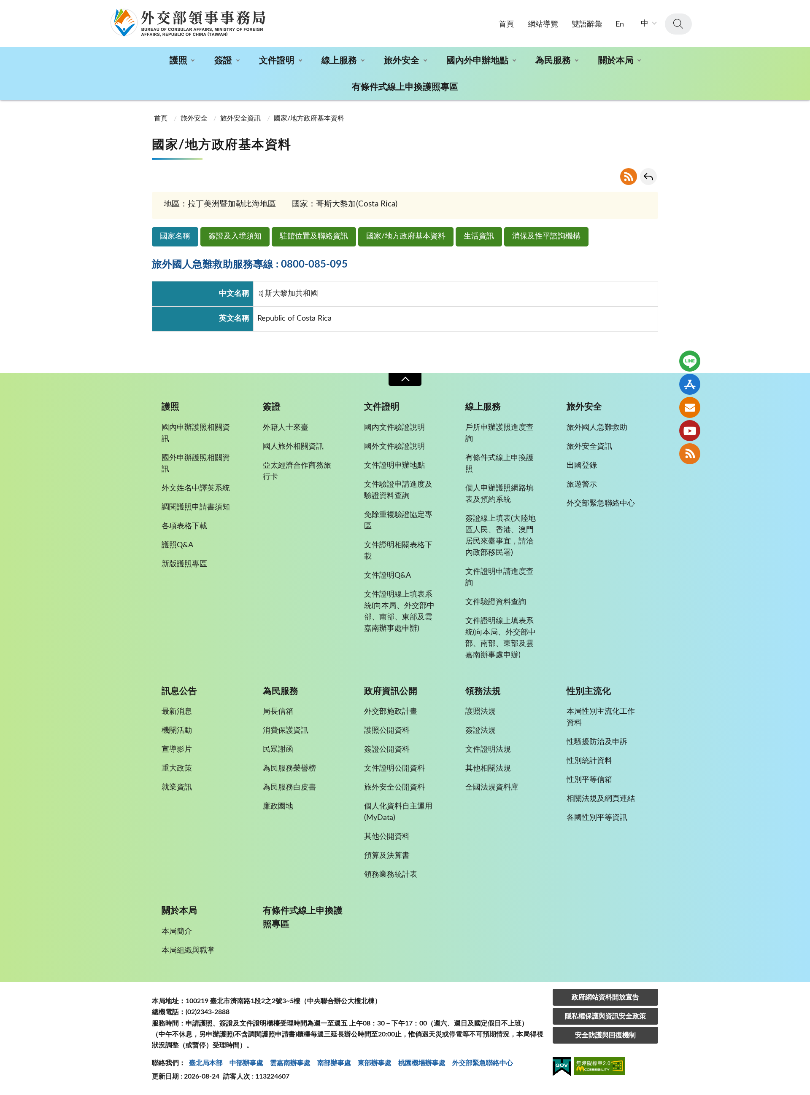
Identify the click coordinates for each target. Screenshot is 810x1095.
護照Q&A (177, 545)
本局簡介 (177, 931)
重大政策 (177, 768)
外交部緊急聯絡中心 (601, 503)
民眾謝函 (278, 749)
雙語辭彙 (587, 24)
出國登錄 (582, 465)
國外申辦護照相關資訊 (196, 463)
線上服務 (339, 60)
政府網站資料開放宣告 (605, 997)
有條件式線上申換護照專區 (405, 87)
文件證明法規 (488, 749)
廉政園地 (278, 806)
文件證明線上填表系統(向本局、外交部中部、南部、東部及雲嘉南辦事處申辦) (399, 611)
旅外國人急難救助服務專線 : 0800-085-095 (250, 265)
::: (4, 7)
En (620, 24)
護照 (178, 60)
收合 (405, 379)
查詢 (678, 24)
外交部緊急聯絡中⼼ (482, 1063)
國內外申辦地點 (477, 60)
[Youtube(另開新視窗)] (689, 430)
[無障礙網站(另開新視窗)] (599, 1067)
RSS (628, 176)
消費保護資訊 (285, 730)
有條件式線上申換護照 (499, 463)
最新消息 (177, 711)
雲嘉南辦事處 (290, 1063)
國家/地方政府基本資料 (406, 236)
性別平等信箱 (589, 780)
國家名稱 (175, 236)
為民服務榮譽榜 (289, 768)
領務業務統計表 (390, 874)
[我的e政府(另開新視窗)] (562, 1068)
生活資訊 (479, 236)
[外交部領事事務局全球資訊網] (188, 22)
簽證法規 (480, 730)
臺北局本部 (206, 1063)
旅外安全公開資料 (394, 787)
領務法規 (483, 691)
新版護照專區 (184, 564)
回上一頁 (648, 176)
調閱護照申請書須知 (196, 507)
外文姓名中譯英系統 (196, 488)
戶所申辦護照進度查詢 (499, 433)
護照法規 (480, 711)
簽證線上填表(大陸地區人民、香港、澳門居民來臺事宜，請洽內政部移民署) (500, 536)
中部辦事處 (246, 1063)
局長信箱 (278, 711)
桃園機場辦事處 (422, 1063)
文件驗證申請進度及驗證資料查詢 (398, 490)
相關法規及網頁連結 (601, 799)
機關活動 (177, 730)
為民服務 (553, 60)
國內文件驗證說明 (394, 427)
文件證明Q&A (387, 575)
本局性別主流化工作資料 (601, 717)
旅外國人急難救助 (597, 427)
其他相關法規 (488, 768)
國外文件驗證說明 (394, 446)
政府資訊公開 (390, 691)
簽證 (223, 60)
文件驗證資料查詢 (495, 602)
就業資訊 (177, 787)
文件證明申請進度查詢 (499, 577)
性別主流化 (589, 691)
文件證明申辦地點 (394, 465)
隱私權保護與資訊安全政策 (605, 1016)
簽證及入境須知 (235, 236)
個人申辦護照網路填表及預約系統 (499, 494)
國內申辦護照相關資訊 (196, 433)
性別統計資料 (589, 761)
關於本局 (616, 60)
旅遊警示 (582, 484)
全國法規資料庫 (491, 787)
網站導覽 (543, 24)
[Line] (689, 361)
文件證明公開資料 (394, 768)
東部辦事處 (375, 1063)
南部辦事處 (334, 1063)
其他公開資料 (387, 837)
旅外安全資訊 (240, 118)
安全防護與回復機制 (605, 1035)
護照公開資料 (387, 730)
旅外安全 (401, 60)
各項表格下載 (184, 526)
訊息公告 (179, 691)
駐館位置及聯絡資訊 (314, 236)
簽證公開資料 (387, 749)
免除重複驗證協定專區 (398, 520)
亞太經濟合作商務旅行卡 (297, 471)
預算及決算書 (387, 855)
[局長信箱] (689, 407)
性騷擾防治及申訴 (597, 742)
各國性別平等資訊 (597, 818)
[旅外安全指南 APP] (689, 384)
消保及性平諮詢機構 (546, 236)
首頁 (506, 24)
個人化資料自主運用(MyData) (398, 812)
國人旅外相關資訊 (293, 446)
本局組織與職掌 (188, 950)
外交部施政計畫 (390, 711)
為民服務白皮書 (289, 787)
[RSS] (689, 453)
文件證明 (276, 60)
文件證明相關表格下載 (398, 550)
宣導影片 (177, 749)
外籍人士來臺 (285, 427)
